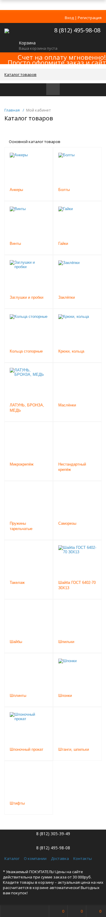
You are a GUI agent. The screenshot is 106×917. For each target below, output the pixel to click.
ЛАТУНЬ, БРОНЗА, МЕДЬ (27, 408)
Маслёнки (67, 405)
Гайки (63, 243)
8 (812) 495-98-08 (77, 30)
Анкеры (16, 189)
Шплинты (18, 695)
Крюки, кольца (71, 351)
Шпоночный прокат (26, 749)
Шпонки (65, 695)
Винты (15, 243)
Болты (64, 189)
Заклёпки (66, 297)
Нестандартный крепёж (72, 467)
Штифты (17, 803)
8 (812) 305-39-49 (53, 833)
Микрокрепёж (22, 464)
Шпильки (66, 641)
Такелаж (17, 582)
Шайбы (16, 641)
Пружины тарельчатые (21, 526)
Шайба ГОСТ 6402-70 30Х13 (77, 585)
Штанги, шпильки (73, 749)
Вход (69, 17)
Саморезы (67, 523)
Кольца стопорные (26, 351)
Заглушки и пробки (26, 297)
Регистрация (90, 17)
